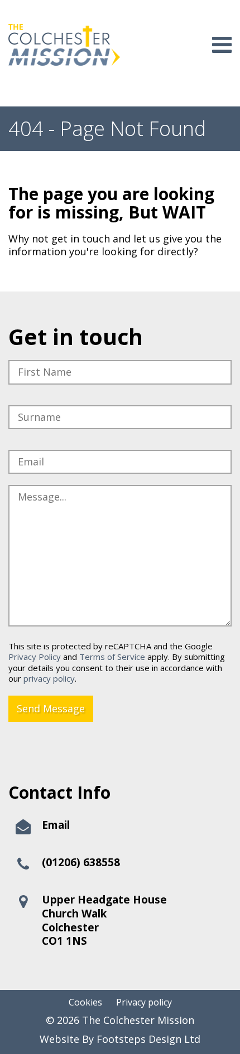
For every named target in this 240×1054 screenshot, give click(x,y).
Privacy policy (144, 1002)
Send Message (51, 708)
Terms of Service (112, 656)
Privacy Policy (34, 656)
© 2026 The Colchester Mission (120, 1020)
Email (56, 825)
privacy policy (49, 678)
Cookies (85, 1002)
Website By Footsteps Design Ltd (120, 1039)
